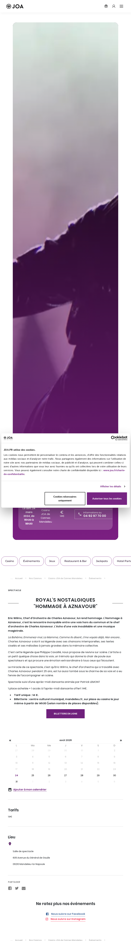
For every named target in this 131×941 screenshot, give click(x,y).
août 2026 (65, 740)
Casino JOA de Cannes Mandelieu (45, 516)
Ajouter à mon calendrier (29, 789)
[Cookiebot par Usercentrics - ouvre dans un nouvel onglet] (113, 438)
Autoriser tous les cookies (107, 498)
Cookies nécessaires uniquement (64, 498)
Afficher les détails (110, 486)
